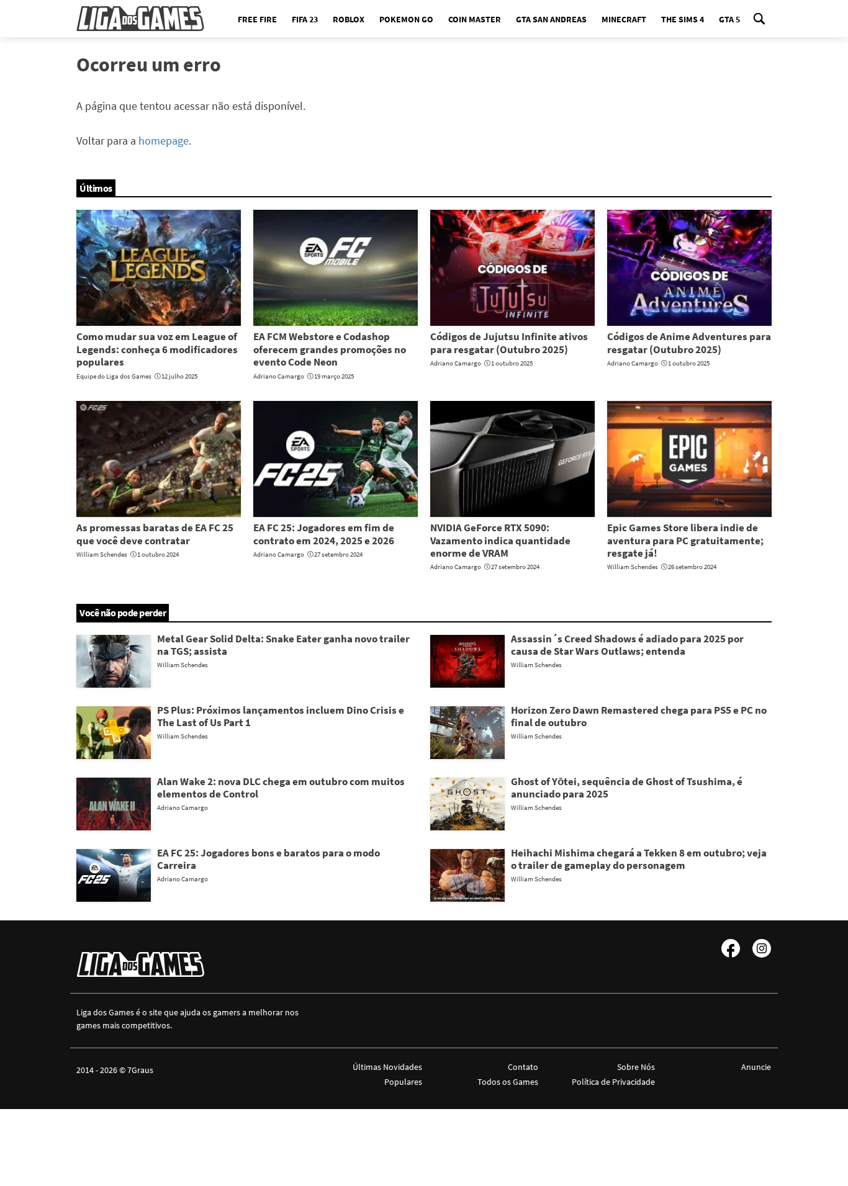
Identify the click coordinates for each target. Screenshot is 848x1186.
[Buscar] (759, 18)
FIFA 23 (305, 19)
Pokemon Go (406, 19)
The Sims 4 (682, 19)
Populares (403, 1081)
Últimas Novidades (387, 1066)
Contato (523, 1066)
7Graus (140, 1070)
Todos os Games (507, 1081)
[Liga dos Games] (140, 18)
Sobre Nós (635, 1066)
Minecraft (624, 19)
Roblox (348, 19)
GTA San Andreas (551, 19)
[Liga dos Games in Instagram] (761, 948)
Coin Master (474, 19)
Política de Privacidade (613, 1081)
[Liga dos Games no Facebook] (730, 948)
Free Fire (257, 19)
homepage (163, 140)
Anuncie (756, 1066)
